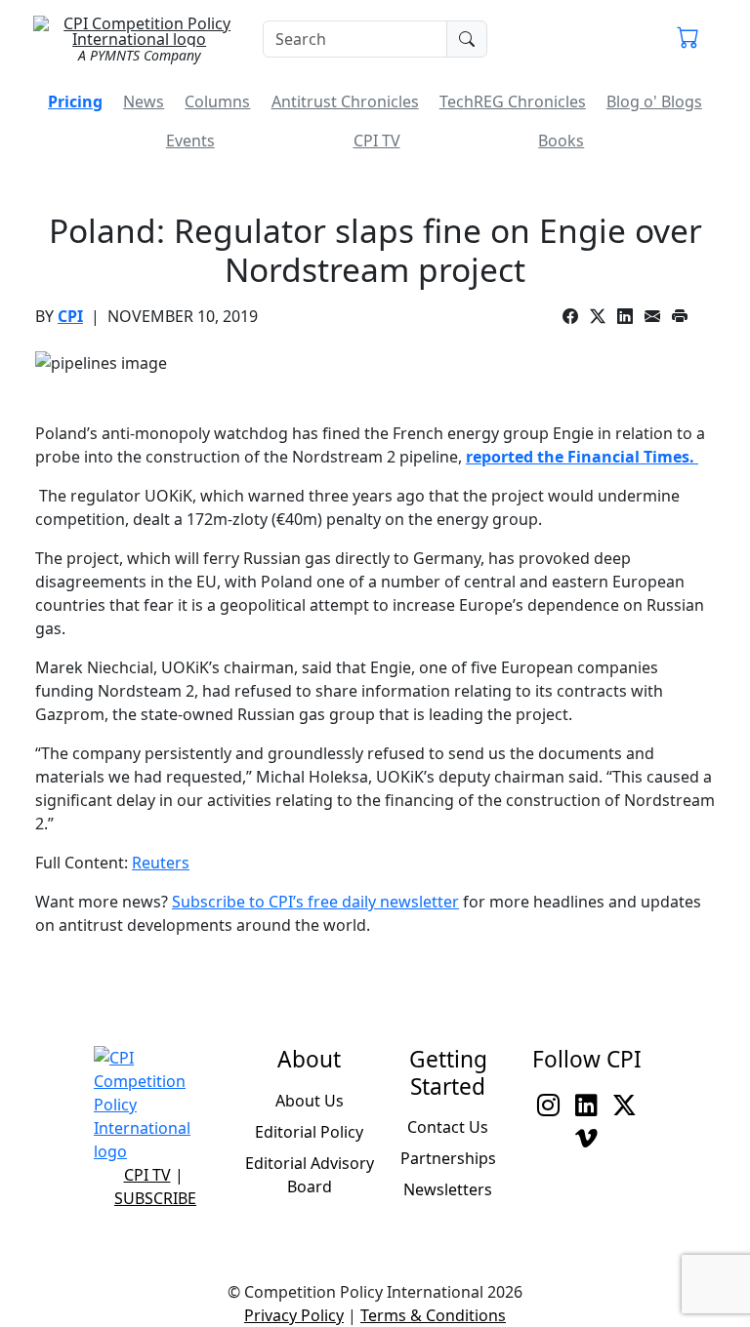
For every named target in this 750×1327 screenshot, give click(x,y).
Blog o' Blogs (654, 101)
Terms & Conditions (433, 1315)
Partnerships (448, 1158)
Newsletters (447, 1189)
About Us (309, 1100)
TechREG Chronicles (512, 101)
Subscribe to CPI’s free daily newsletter (315, 901)
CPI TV (377, 140)
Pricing (75, 101)
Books (561, 140)
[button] (688, 39)
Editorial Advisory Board (309, 1174)
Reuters (160, 862)
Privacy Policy (294, 1315)
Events (190, 140)
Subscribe (155, 1198)
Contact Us (447, 1127)
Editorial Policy (309, 1132)
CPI (70, 316)
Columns (217, 101)
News (143, 101)
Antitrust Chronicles (345, 101)
